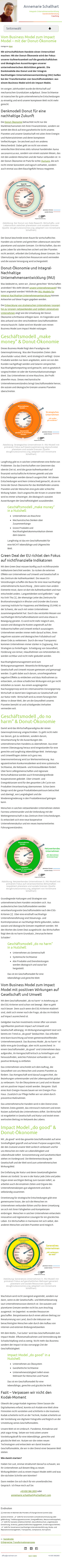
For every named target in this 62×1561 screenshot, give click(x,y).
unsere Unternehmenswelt (42, 287)
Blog (11, 46)
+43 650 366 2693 (28, 1491)
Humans (45, 161)
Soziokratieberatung (50, 14)
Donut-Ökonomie (13, 122)
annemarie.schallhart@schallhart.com (31, 1495)
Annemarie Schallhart (41, 6)
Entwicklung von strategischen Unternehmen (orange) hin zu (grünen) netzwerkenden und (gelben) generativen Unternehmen (30, 309)
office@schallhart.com (9, 1556)
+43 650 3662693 (54, 1556)
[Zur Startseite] (8, 21)
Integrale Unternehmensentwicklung (44, 11)
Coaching (55, 16)
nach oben (32, 1556)
